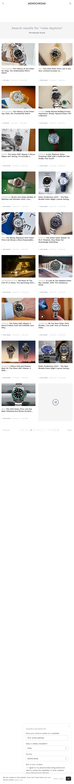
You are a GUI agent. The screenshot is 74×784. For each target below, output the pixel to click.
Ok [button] (68, 778)
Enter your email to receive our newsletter (42, 733)
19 (58, 430)
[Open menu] (70, 3)
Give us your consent (34, 764)
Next (70, 430)
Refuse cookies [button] (58, 778)
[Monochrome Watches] (37, 3)
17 (50, 430)
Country (29, 754)
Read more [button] (19, 780)
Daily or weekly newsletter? (37, 744)
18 (54, 430)
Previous (6, 430)
